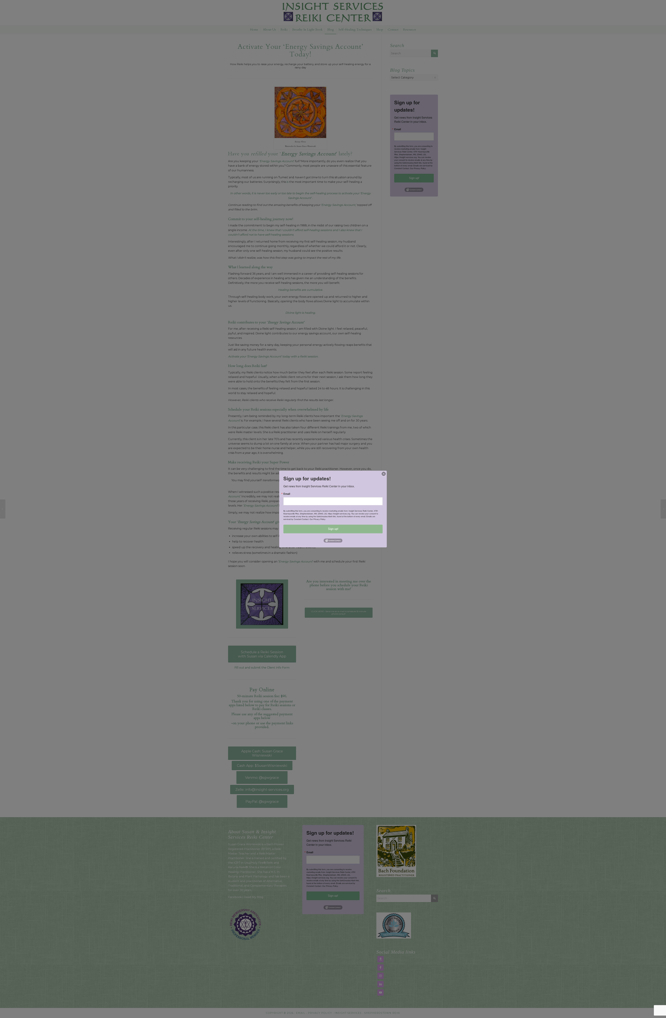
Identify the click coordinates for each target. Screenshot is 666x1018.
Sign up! (333, 528)
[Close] (384, 474)
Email (286, 494)
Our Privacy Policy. (318, 519)
